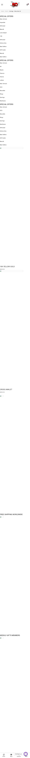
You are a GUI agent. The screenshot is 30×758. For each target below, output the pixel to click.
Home (2, 11)
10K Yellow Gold (7, 266)
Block (6, 11)
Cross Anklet (6, 389)
